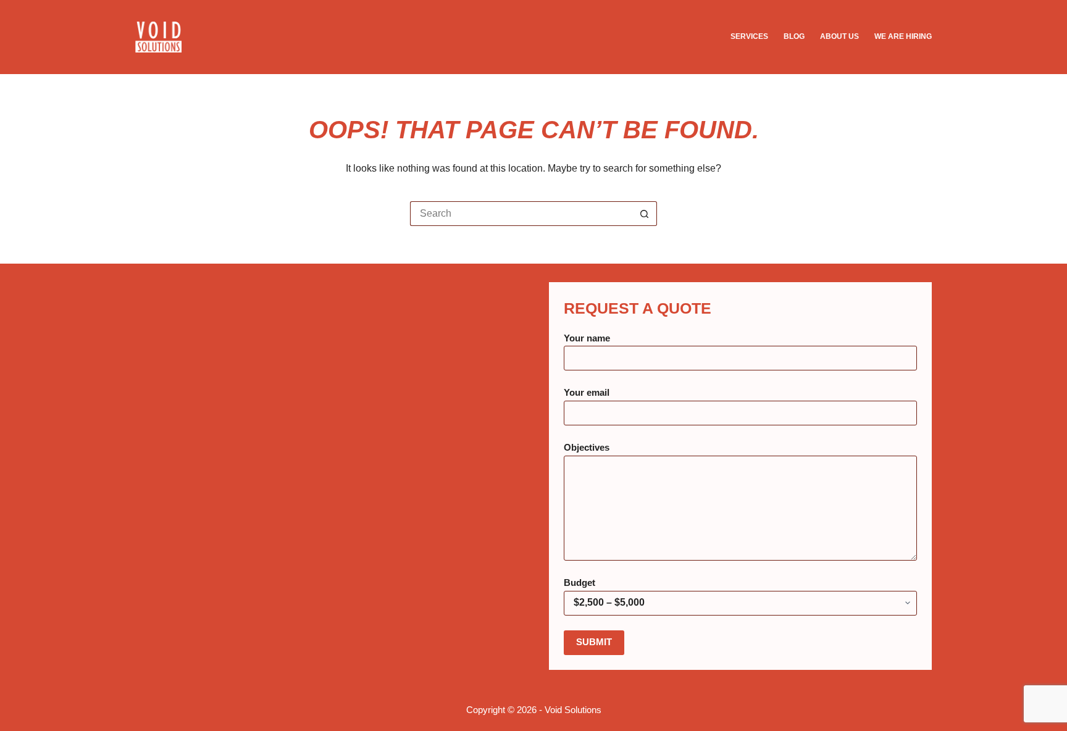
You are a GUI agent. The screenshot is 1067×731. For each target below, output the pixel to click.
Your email (586, 392)
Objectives (586, 447)
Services (749, 36)
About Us (839, 36)
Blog (794, 36)
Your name (587, 338)
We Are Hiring (903, 36)
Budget (579, 582)
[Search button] (644, 213)
